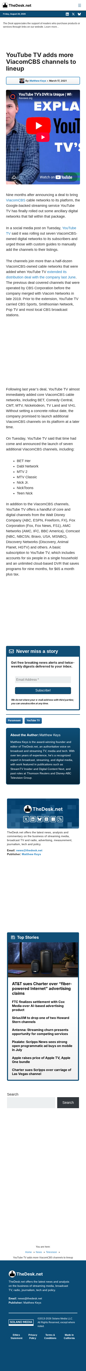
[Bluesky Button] (40, 819)
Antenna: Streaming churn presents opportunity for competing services (40, 1032)
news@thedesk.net (29, 850)
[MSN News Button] (53, 819)
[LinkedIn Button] (33, 819)
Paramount (14, 720)
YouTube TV (33, 720)
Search (12, 1094)
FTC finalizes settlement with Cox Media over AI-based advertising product (38, 1006)
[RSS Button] (60, 819)
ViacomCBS (15, 200)
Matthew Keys (38, 81)
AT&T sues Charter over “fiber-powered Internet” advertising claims (42, 988)
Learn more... (51, 26)
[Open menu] (79, 5)
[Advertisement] (43, 352)
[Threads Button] (46, 819)
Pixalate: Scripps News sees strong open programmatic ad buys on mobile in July (42, 1046)
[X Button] (26, 819)
